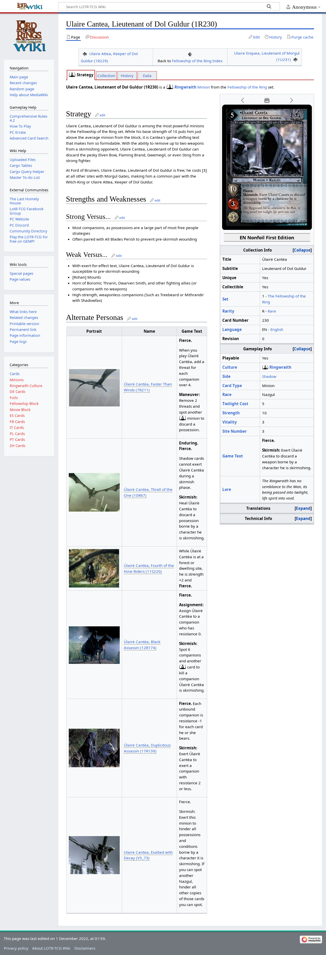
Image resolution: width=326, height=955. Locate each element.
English (276, 329)
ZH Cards (17, 445)
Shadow (269, 376)
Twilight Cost (235, 403)
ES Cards (17, 415)
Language (232, 329)
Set (225, 299)
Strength (231, 412)
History (127, 75)
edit (102, 115)
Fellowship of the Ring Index (197, 60)
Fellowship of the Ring (247, 87)
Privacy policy (16, 948)
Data (147, 75)
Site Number (234, 431)
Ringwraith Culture (26, 385)
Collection (106, 75)
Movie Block (20, 409)
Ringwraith (185, 87)
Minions (17, 379)
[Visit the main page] (29, 36)
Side (226, 376)
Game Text (232, 455)
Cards (15, 373)
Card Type (232, 385)
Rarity (228, 311)
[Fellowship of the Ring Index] (190, 53)
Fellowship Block (24, 403)
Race (227, 394)
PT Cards (17, 439)
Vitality (229, 422)
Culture (229, 367)
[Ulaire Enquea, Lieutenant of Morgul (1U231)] (296, 59)
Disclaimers (84, 948)
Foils (14, 397)
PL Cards (17, 433)
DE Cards (17, 391)
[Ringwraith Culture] (72, 74)
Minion (203, 87)
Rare (272, 311)
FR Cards (17, 421)
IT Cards (17, 427)
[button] (242, 100)
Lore (226, 489)
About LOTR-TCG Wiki (51, 948)
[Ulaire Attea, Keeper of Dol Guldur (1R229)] (84, 53)
